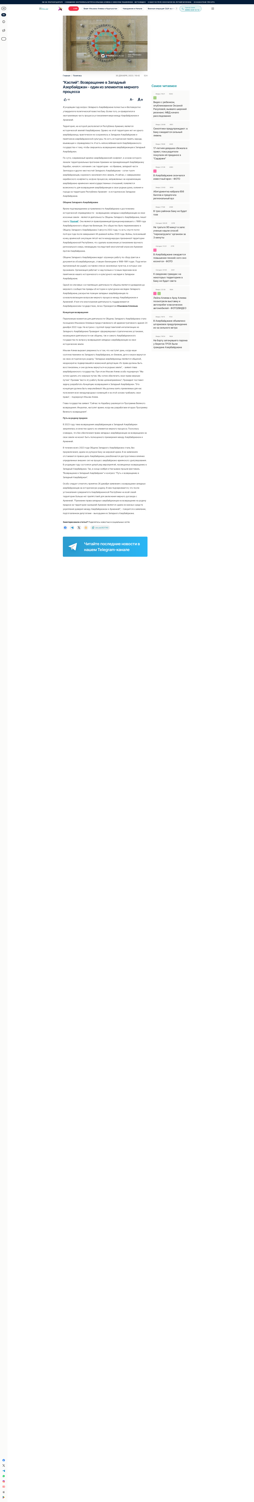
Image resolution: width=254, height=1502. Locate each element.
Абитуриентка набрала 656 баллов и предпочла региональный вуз (168, 195)
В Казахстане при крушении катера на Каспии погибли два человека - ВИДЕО (195, 2)
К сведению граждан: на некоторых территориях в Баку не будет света (168, 277)
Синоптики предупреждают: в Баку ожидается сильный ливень (170, 132)
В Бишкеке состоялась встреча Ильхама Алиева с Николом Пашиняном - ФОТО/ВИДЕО (71, 2)
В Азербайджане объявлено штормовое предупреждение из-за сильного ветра (170, 324)
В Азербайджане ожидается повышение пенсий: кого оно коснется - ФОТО (169, 258)
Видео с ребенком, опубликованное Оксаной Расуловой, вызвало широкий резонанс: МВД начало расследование (170, 109)
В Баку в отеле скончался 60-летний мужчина (135, 2)
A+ (140, 99)
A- (131, 99)
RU (4, 15)
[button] (176, 8)
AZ (4, 8)
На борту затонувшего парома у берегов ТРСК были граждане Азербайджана (170, 344)
